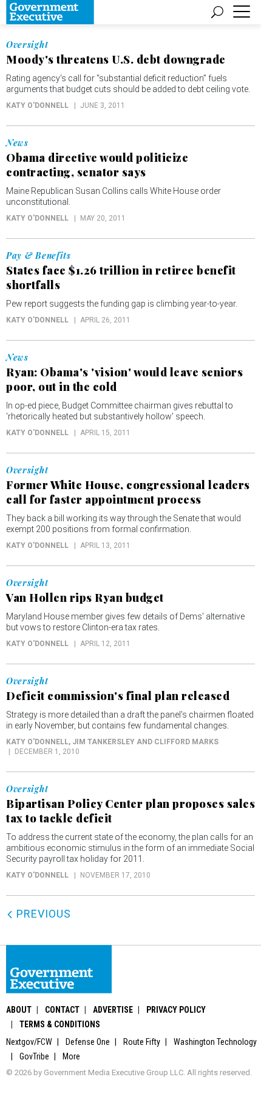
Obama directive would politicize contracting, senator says (97, 164)
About (19, 1010)
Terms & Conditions (59, 1024)
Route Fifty (141, 1042)
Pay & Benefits (38, 256)
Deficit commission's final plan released (117, 696)
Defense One (88, 1042)
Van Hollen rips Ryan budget (85, 597)
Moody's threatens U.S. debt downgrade (116, 59)
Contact (62, 1010)
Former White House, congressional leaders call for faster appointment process (128, 492)
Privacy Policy (176, 1010)
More (71, 1056)
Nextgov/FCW (29, 1042)
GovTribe (34, 1056)
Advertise (113, 1010)
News (17, 143)
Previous (42, 913)
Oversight (27, 45)
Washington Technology (215, 1042)
